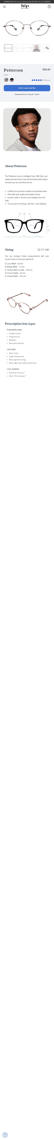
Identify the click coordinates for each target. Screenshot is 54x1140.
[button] (37, 80)
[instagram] (16, 2)
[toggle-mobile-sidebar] (4, 6)
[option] (27, 25)
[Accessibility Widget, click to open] (5, 1134)
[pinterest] (20, 2)
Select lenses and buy (27, 88)
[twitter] (12, 2)
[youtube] (24, 2)
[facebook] (7, 2)
